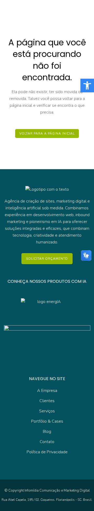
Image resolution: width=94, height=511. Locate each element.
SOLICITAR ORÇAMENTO (47, 259)
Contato (47, 442)
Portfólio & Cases (47, 421)
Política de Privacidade (47, 452)
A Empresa (47, 390)
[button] (87, 85)
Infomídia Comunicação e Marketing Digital (57, 490)
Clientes (47, 401)
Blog (47, 431)
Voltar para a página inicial (47, 133)
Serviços (47, 411)
